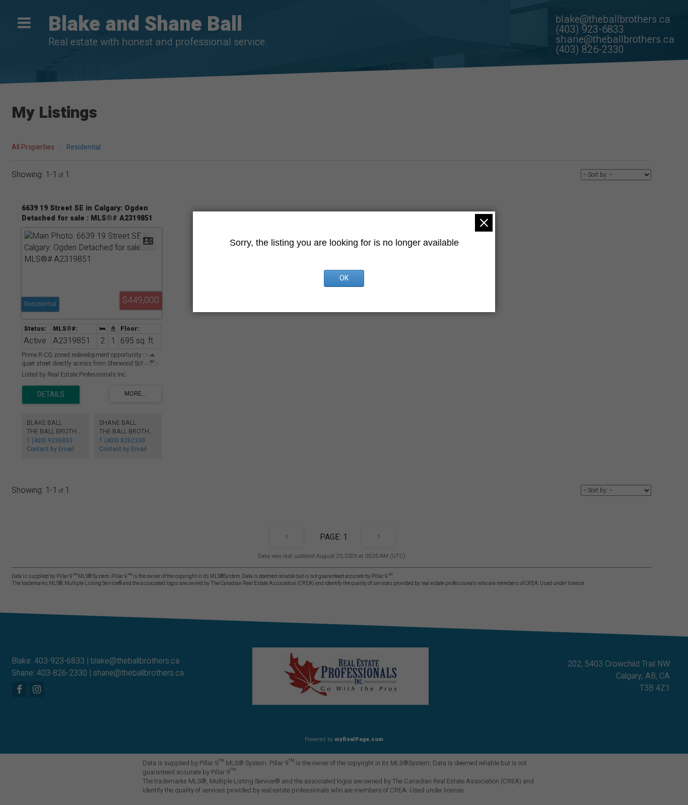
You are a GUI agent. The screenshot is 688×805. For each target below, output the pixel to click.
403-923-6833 (59, 661)
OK (344, 278)
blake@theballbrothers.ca (135, 661)
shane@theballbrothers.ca (138, 673)
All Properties (33, 147)
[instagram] (38, 690)
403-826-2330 (62, 673)
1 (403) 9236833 (50, 440)
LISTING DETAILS (51, 395)
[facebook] (20, 690)
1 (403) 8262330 (122, 440)
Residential (83, 147)
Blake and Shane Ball (145, 24)
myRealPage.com (358, 739)
